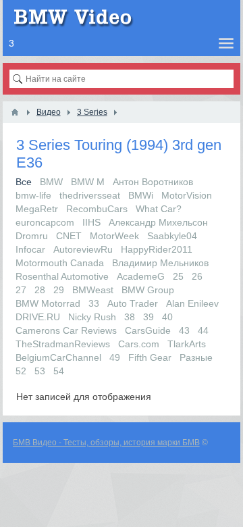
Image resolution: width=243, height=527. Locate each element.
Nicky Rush (92, 316)
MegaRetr (37, 208)
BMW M (88, 181)
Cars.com (138, 343)
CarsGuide (148, 330)
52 (21, 371)
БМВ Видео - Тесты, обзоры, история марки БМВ (106, 442)
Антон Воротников (153, 181)
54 (58, 371)
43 (184, 330)
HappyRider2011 (156, 249)
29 (58, 289)
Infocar (30, 249)
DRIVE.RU (38, 316)
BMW (51, 181)
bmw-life (33, 195)
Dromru (32, 235)
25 (178, 276)
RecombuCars (97, 208)
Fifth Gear (149, 357)
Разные (196, 357)
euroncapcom (45, 222)
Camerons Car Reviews (66, 330)
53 (39, 371)
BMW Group (148, 289)
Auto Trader (132, 303)
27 (21, 289)
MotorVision (186, 195)
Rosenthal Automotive (62, 276)
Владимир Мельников (160, 262)
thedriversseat (89, 195)
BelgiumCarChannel (58, 357)
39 (148, 316)
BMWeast (92, 289)
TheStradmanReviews (63, 343)
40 (167, 316)
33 (93, 303)
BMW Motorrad (48, 303)
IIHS (91, 222)
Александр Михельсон (158, 222)
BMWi (140, 195)
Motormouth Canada (60, 262)
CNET (69, 235)
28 (39, 289)
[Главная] (14, 112)
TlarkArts (186, 343)
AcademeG (141, 276)
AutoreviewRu (83, 249)
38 (129, 316)
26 (197, 276)
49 (114, 357)
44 (203, 330)
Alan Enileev (192, 303)
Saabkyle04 (172, 235)
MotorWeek (114, 235)
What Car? (159, 208)
